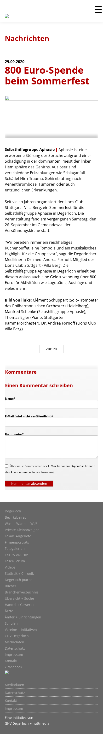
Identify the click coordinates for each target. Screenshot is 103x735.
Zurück (51, 349)
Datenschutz (15, 648)
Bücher (10, 586)
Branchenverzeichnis (22, 592)
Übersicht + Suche (19, 598)
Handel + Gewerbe (19, 605)
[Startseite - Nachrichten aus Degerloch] (7, 19)
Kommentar (14, 434)
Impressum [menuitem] (14, 708)
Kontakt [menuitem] (11, 701)
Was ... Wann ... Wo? (21, 524)
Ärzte (9, 611)
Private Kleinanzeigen (22, 530)
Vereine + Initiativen (21, 630)
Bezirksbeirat (15, 517)
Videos (10, 567)
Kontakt (11, 661)
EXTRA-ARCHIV (16, 555)
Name (12, 398)
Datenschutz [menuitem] (15, 693)
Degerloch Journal (19, 580)
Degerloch (13, 511)
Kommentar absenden (29, 483)
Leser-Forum (15, 561)
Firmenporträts (17, 542)
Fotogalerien (15, 548)
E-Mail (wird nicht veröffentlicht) (29, 416)
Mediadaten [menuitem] (14, 685)
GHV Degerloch (17, 636)
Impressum (14, 654)
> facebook (13, 667)
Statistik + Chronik (19, 573)
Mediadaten (14, 642)
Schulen (11, 623)
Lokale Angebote (18, 536)
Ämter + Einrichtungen (23, 617)
